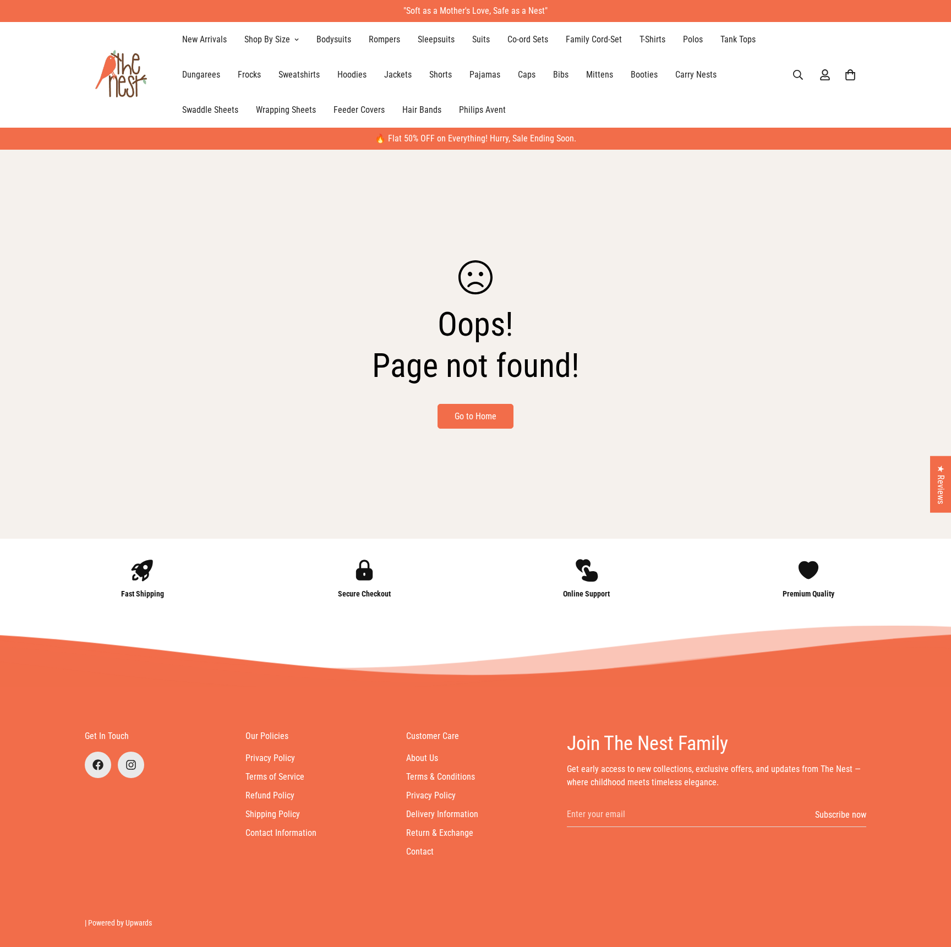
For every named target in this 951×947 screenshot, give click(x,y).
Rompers (384, 39)
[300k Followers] (98, 765)
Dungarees (201, 74)
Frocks (249, 74)
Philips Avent (482, 110)
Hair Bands (421, 110)
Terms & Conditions (440, 776)
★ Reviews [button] (941, 483)
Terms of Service (274, 776)
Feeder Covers (359, 110)
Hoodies (352, 74)
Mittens (599, 74)
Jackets (398, 74)
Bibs (561, 74)
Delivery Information (442, 814)
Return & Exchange (439, 833)
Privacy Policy (270, 758)
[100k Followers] (131, 765)
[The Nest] (125, 74)
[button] (850, 74)
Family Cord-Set (594, 39)
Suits (481, 39)
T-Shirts (652, 39)
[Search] (798, 75)
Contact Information (280, 833)
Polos (693, 39)
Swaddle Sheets (210, 110)
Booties (644, 74)
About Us (422, 758)
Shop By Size (267, 39)
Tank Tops (738, 39)
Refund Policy (269, 795)
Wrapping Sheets (286, 110)
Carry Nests (696, 74)
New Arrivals (204, 39)
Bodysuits (333, 39)
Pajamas (484, 74)
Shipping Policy (272, 814)
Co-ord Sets (527, 39)
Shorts (440, 74)
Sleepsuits (436, 39)
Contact (420, 851)
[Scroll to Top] (929, 887)
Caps (526, 74)
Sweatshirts (299, 74)
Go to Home (475, 416)
